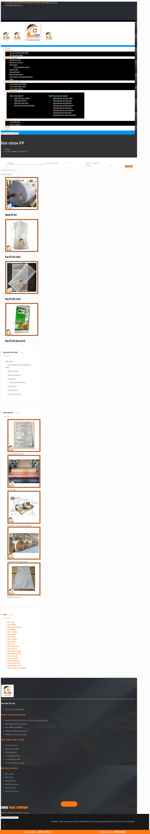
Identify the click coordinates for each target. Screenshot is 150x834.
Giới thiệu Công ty (11, 745)
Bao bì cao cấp (13, 371)
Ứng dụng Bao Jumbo (18, 382)
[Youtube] (70, 804)
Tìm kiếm (10, 163)
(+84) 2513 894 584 (20, 724)
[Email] (73, 804)
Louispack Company (19, 734)
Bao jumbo (12, 379)
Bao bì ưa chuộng (14, 375)
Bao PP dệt (12, 386)
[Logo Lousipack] (68, 691)
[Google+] (66, 804)
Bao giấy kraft (13, 390)
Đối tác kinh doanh (12, 749)
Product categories (93, 163)
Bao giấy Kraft (10, 781)
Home (7, 149)
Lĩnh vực (50, 163)
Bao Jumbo (9, 774)
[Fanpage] (63, 804)
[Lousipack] (14, 808)
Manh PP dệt (11, 214)
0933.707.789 (10, 709)
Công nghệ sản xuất (12, 756)
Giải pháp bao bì (11, 752)
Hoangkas (25, 813)
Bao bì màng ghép (14, 394)
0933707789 (52, 3)
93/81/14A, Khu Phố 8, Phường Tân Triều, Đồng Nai (29, 720)
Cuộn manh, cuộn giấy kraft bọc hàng (18, 366)
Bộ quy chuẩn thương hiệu (14, 763)
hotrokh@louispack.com (13, 5)
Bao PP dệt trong (13, 298)
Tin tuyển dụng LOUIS (13, 759)
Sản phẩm (9, 361)
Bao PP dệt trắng (12, 256)
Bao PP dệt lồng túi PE (15, 340)
